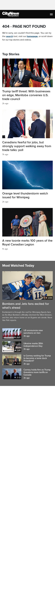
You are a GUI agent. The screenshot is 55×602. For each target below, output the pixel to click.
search (9, 36)
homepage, (32, 36)
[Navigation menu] (51, 14)
